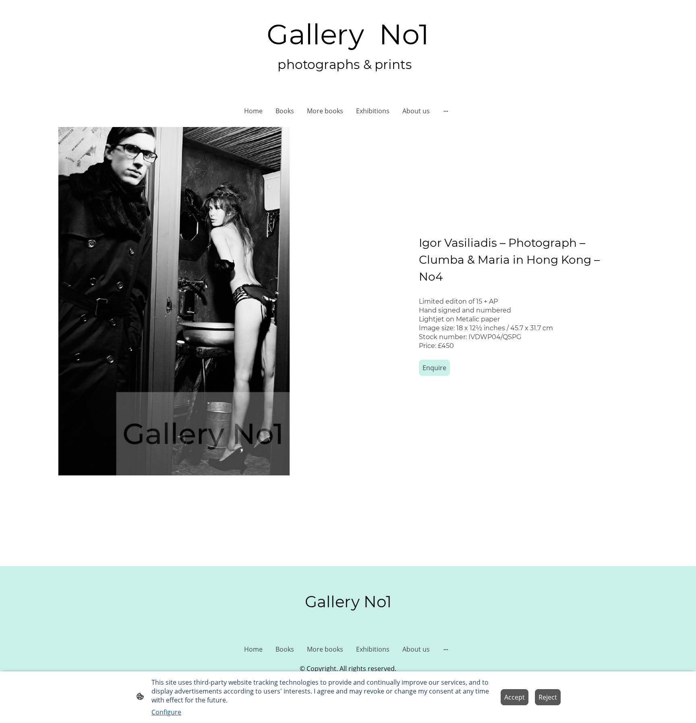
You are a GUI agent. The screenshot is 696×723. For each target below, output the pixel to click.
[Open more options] (446, 111)
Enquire (434, 367)
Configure (166, 712)
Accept (514, 697)
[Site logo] (347, 82)
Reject (548, 697)
